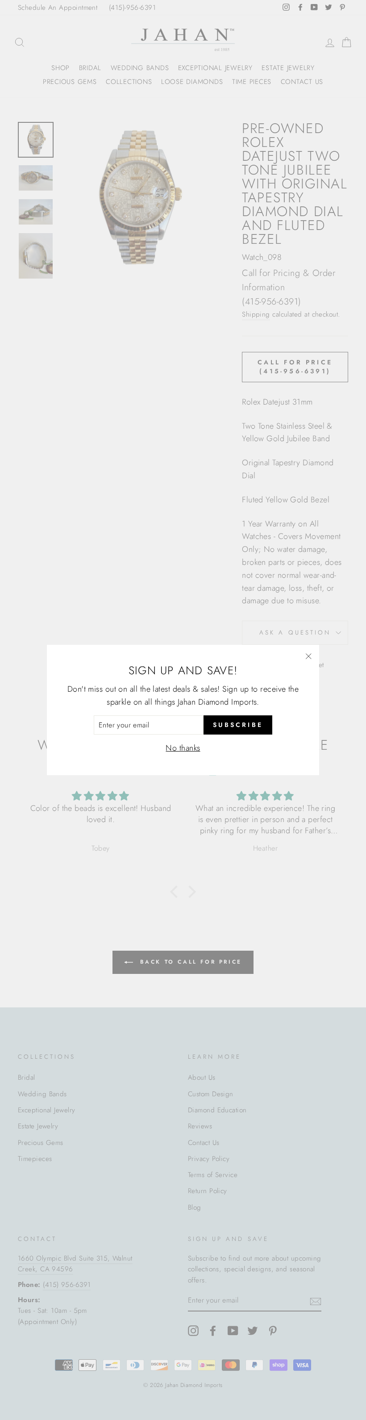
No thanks (183, 748)
